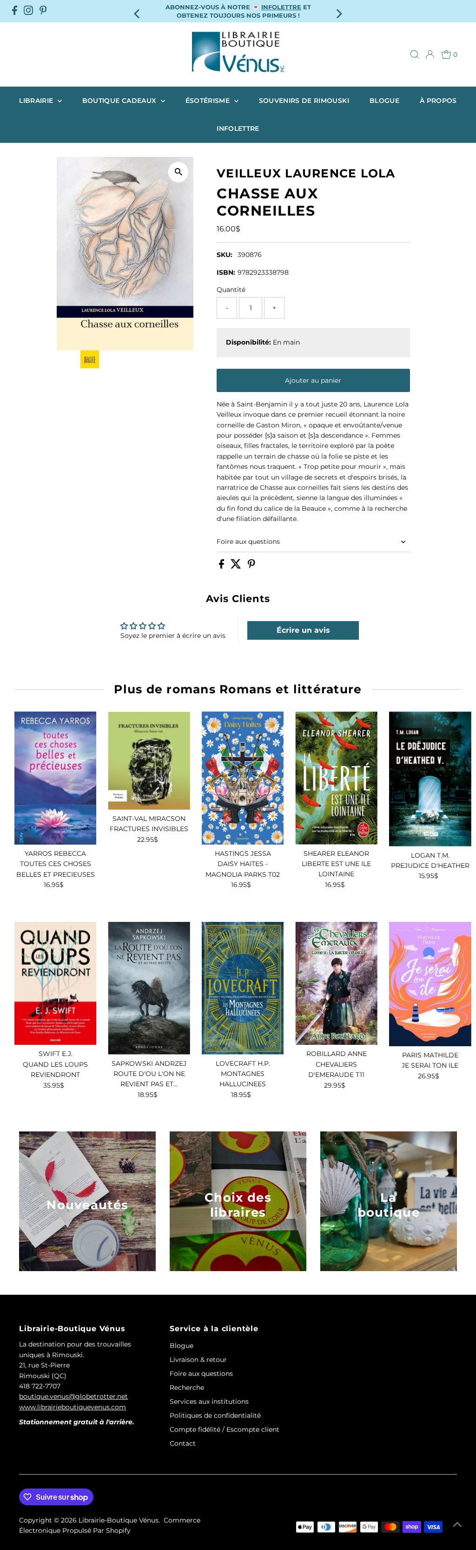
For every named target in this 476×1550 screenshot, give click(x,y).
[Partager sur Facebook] (222, 566)
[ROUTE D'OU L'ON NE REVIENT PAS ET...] (149, 988)
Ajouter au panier (313, 380)
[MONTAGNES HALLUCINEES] (243, 988)
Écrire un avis (303, 630)
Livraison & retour (198, 1359)
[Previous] (137, 10)
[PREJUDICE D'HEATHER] (430, 778)
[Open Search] (414, 54)
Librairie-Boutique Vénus (119, 1520)
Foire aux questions (248, 541)
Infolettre (238, 128)
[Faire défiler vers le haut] (457, 1524)
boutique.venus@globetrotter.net (73, 1396)
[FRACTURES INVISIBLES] (149, 760)
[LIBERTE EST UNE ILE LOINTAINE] (336, 777)
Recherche (187, 1387)
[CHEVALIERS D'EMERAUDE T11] (336, 983)
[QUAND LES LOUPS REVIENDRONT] (55, 983)
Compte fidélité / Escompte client (224, 1429)
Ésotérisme (208, 100)
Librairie (37, 100)
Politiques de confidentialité (215, 1415)
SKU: (224, 254)
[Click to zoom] (178, 172)
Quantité (231, 289)
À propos (438, 100)
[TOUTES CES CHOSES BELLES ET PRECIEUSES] (55, 778)
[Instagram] (28, 11)
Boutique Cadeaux (120, 100)
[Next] (338, 10)
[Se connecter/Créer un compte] (430, 54)
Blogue (384, 100)
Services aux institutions (209, 1401)
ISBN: (226, 272)
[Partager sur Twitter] (237, 566)
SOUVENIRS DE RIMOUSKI (304, 100)
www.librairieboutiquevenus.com (72, 1407)
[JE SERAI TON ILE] (430, 984)
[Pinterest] (43, 11)
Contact (183, 1443)
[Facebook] (15, 11)
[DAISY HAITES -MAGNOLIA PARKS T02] (243, 778)
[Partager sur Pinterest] (251, 566)
